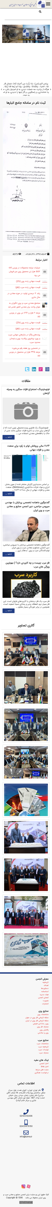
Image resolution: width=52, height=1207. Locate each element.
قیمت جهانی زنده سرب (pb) (27, 287)
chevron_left (1, 89)
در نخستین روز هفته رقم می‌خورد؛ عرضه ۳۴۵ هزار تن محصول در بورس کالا (24, 352)
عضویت (46, 1000)
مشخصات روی (43, 1014)
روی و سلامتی (43, 1033)
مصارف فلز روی (43, 1026)
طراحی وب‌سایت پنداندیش (26, 1202)
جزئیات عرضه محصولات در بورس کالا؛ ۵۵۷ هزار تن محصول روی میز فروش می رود (24, 271)
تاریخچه (46, 982)
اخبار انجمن (44, 1063)
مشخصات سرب (43, 1043)
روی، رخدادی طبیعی (41, 1023)
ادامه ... (8, 437)
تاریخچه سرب (43, 1046)
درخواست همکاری (42, 1072)
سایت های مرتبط (42, 1069)
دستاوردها (45, 988)
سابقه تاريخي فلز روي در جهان (37, 1017)
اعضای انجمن (43, 997)
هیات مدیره (44, 994)
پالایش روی (44, 1030)
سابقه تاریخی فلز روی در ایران (37, 1020)
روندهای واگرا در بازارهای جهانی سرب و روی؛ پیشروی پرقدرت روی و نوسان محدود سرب (24, 338)
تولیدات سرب (43, 1049)
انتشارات (45, 1004)
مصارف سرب (44, 1053)
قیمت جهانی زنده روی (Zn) (28, 281)
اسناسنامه (45, 991)
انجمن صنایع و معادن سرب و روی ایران (27, 4)
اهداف (46, 985)
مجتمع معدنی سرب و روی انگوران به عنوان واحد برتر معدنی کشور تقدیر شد (24, 305)
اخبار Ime (45, 1066)
